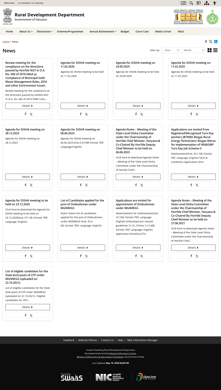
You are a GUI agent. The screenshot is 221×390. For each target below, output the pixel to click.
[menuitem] (191, 3)
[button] (209, 50)
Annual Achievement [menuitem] (102, 31)
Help (120, 340)
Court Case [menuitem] (142, 31)
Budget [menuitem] (125, 31)
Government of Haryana (30, 3)
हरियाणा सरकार (9, 3)
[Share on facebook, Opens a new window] (206, 42)
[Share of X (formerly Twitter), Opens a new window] (211, 42)
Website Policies (87, 340)
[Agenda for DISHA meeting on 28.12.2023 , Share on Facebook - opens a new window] (25, 185)
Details (26, 105)
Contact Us (107, 340)
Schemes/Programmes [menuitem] (70, 31)
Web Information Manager (142, 340)
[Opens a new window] (31, 114)
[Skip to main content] (183, 3)
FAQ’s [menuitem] (181, 31)
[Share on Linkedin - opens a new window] (216, 42)
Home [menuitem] (9, 31)
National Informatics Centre (122, 353)
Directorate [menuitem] (43, 31)
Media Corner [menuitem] (163, 31)
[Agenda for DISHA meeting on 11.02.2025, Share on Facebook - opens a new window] (191, 114)
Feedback (68, 340)
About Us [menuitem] (25, 31)
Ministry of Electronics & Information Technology (100, 356)
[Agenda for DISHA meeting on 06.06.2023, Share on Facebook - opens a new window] (81, 185)
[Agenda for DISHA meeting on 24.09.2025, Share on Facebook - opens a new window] (136, 114)
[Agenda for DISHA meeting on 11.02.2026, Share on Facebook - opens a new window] (81, 114)
